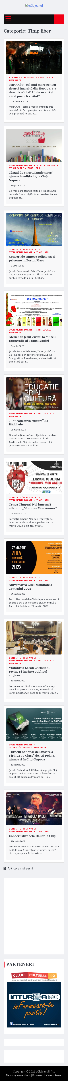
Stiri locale (45, 78)
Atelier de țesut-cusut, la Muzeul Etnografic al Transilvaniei (33, 339)
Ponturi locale (45, 166)
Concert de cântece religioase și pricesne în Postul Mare (32, 258)
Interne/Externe (19, 748)
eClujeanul (42, 1071)
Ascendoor (23, 1075)
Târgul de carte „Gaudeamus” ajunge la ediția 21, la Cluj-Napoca (31, 176)
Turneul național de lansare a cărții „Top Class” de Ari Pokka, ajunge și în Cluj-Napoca (32, 755)
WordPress (54, 1075)
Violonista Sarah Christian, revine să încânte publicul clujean (29, 671)
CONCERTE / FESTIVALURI (23, 250)
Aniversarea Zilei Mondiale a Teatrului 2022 (30, 586)
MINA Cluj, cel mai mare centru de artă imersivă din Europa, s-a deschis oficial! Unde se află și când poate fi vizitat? (32, 90)
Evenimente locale (21, 166)
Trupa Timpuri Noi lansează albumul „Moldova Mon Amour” (33, 506)
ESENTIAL (29, 78)
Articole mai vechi (20, 869)
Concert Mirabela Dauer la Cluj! (32, 836)
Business (14, 78)
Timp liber (15, 80)
